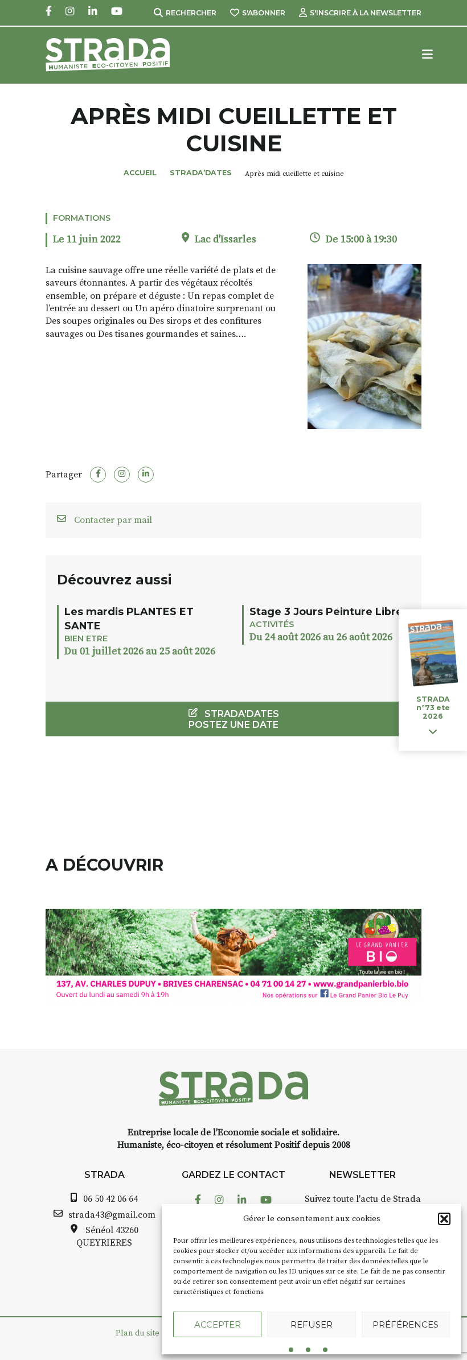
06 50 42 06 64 (110, 1199)
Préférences (405, 1324)
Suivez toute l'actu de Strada (363, 1199)
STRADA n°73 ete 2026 (433, 707)
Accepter (217, 1324)
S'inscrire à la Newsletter (365, 13)
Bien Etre (86, 638)
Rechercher (191, 13)
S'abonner (263, 13)
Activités (271, 624)
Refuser (311, 1324)
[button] (444, 1219)
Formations (81, 218)
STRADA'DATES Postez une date (234, 719)
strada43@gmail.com (111, 1215)
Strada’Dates (201, 172)
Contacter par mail (112, 520)
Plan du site (137, 1333)
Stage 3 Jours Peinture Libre (326, 611)
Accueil (140, 172)
